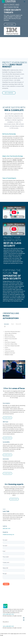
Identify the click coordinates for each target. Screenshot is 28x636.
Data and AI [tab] (18, 324)
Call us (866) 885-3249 (8, 614)
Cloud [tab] (12, 324)
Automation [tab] (6, 324)
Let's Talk (9, 24)
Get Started (9, 92)
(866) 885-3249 (6, 528)
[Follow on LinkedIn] (4, 624)
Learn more (7, 417)
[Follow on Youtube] (7, 624)
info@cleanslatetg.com (8, 534)
